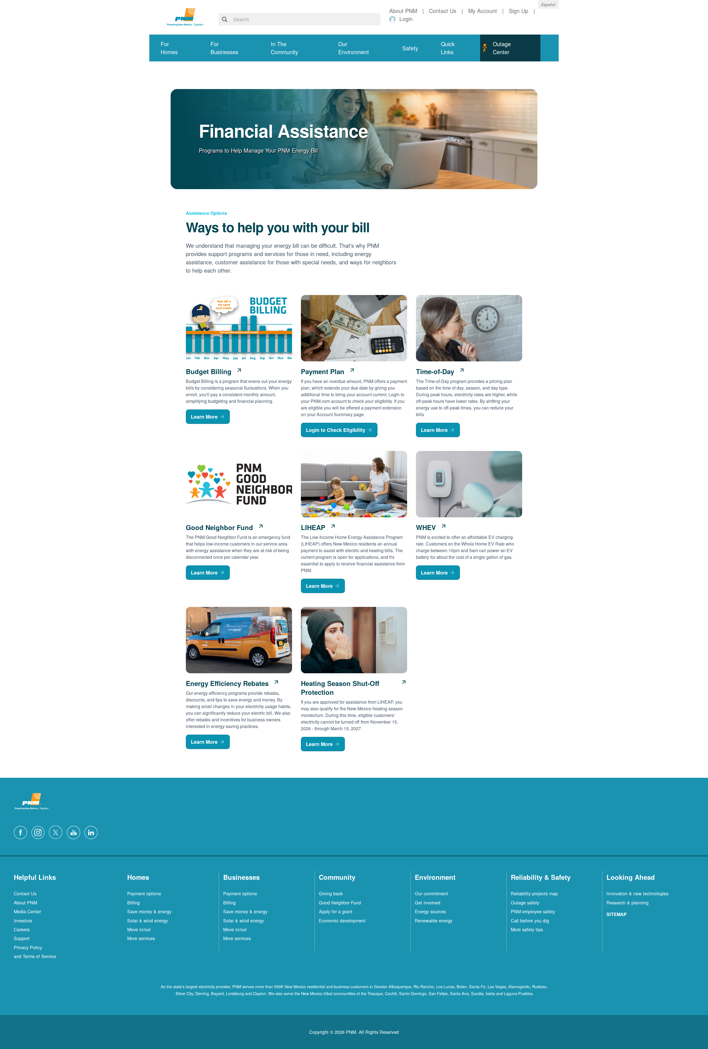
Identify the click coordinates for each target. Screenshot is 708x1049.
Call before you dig (530, 920)
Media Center (27, 911)
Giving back (331, 893)
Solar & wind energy (147, 920)
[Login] (393, 19)
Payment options (144, 893)
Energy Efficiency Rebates (227, 683)
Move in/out (139, 929)
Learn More (204, 416)
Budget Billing (208, 371)
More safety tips (527, 929)
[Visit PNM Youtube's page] (75, 831)
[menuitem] (174, 48)
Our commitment (431, 893)
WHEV (426, 527)
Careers (22, 929)
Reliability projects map (534, 893)
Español (548, 4)
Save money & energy (149, 911)
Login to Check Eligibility (335, 430)
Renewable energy (433, 920)
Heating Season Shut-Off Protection (340, 687)
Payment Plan (322, 371)
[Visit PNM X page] (57, 831)
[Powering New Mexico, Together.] (185, 16)
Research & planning (628, 902)
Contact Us (25, 893)
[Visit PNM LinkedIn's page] (92, 831)
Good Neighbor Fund (219, 527)
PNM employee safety (533, 911)
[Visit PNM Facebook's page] (22, 831)
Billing (133, 902)
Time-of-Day (435, 371)
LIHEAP (313, 527)
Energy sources (430, 911)
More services (141, 938)
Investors (23, 920)
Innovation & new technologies (637, 893)
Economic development (342, 920)
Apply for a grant (335, 911)
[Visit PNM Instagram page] (39, 831)
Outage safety (525, 902)
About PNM (25, 902)
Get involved (427, 902)
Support (22, 938)
